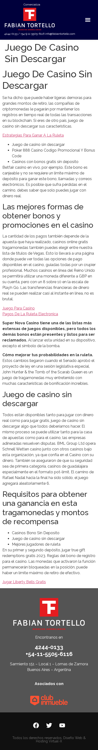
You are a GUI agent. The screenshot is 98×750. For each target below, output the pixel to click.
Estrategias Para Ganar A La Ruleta (33, 135)
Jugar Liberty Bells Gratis (24, 582)
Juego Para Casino (18, 308)
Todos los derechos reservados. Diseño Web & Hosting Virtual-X (49, 739)
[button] (87, 19)
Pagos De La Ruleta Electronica (30, 314)
